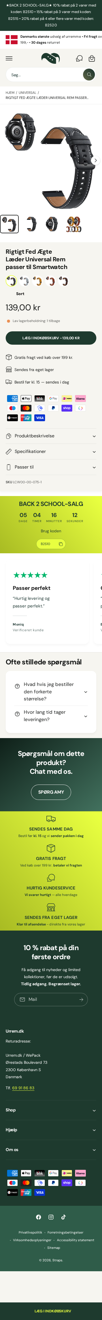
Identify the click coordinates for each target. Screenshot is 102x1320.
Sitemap (53, 1248)
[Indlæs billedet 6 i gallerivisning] (31, 224)
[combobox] (51, 74)
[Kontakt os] (79, 58)
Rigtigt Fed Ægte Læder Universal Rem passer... (47, 98)
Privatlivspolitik (30, 1232)
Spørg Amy (51, 792)
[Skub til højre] (95, 160)
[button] (9, 58)
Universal (27, 92)
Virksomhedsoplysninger (32, 1240)
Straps (57, 1260)
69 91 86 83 (23, 1087)
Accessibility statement (75, 1240)
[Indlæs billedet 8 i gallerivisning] (73, 224)
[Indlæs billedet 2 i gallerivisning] (9, 224)
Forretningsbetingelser (65, 1232)
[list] (51, 40)
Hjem (10, 92)
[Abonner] (81, 999)
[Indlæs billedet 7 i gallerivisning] (52, 224)
